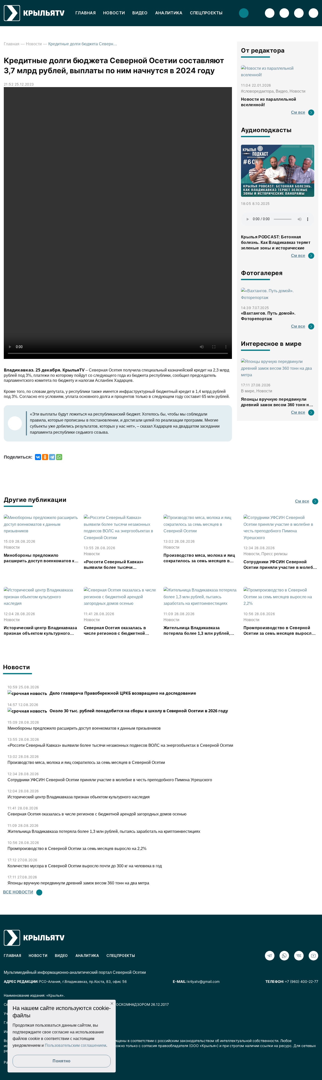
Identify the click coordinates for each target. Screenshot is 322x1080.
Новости (114, 12)
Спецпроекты (206, 12)
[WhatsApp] (59, 457)
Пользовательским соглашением (75, 1045)
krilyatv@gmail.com (203, 981)
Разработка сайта (19, 1062)
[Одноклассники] (45, 457)
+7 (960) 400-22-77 (301, 981)
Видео (140, 12)
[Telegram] (52, 457)
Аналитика (169, 12)
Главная (85, 12)
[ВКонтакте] (38, 457)
